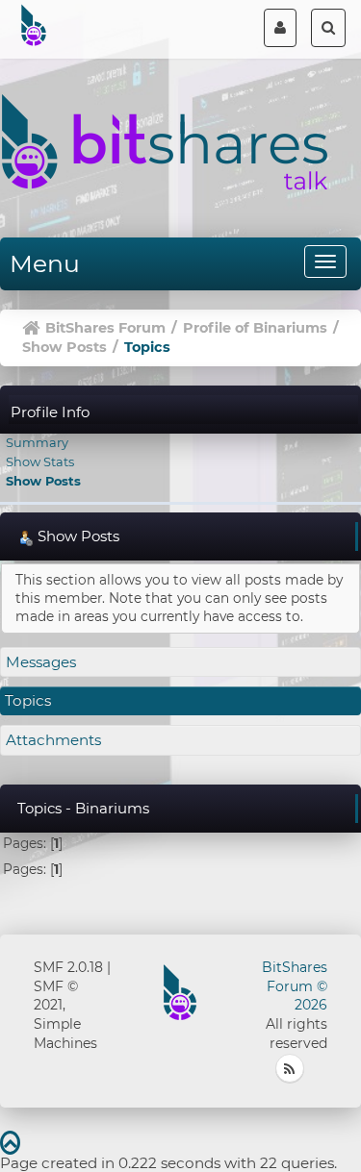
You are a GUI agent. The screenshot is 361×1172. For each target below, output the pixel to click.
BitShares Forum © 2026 (294, 986)
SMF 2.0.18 (68, 967)
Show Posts (43, 480)
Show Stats (40, 461)
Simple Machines (65, 1033)
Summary (37, 442)
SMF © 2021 (56, 996)
